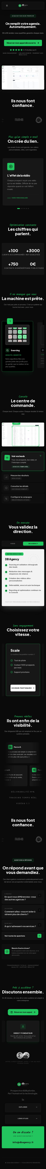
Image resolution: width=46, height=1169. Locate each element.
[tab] (23, 461)
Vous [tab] (12, 543)
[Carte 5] (26, 208)
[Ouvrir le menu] (7, 6)
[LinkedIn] (23, 1099)
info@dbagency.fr (23, 1142)
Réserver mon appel (23, 1012)
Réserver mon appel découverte (21, 43)
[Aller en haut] (23, 5)
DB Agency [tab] (33, 543)
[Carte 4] (24, 208)
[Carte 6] (28, 208)
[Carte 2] (21, 208)
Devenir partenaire (22, 688)
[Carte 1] (18, 208)
